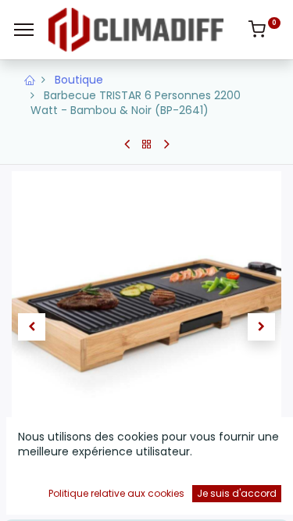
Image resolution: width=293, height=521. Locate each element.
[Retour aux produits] (147, 144)
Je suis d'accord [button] (237, 493)
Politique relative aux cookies (116, 493)
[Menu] (24, 29)
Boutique (79, 79)
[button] (32, 327)
